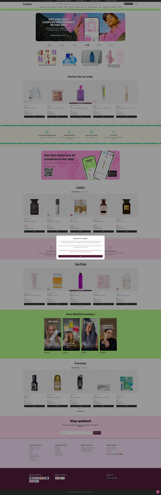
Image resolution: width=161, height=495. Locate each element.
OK (80, 256)
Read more (88, 251)
